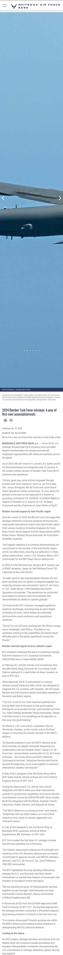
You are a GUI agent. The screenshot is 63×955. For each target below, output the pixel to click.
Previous (3, 198)
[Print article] (5, 420)
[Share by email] (11, 420)
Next (60, 198)
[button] (5, 6)
